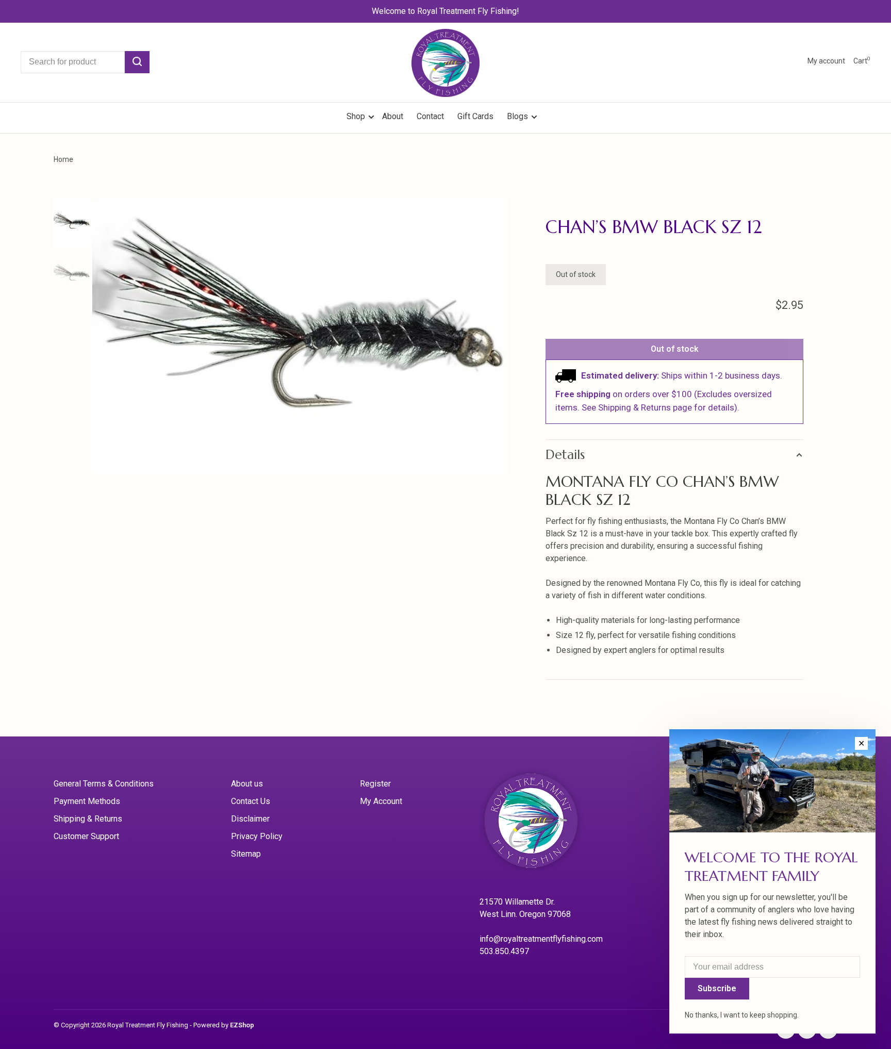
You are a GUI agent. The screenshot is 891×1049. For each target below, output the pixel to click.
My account (826, 61)
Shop (356, 116)
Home (63, 159)
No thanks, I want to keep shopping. (742, 1015)
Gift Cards (475, 116)
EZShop (242, 1025)
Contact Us (250, 801)
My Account (381, 801)
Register (375, 784)
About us (247, 784)
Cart (861, 61)
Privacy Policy (257, 836)
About (392, 116)
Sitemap (246, 854)
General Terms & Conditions (104, 784)
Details (565, 455)
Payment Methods (87, 801)
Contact (430, 116)
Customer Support (86, 836)
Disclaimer (250, 819)
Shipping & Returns (88, 819)
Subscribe (717, 988)
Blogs (517, 116)
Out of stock (675, 349)
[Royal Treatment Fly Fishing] (544, 824)
